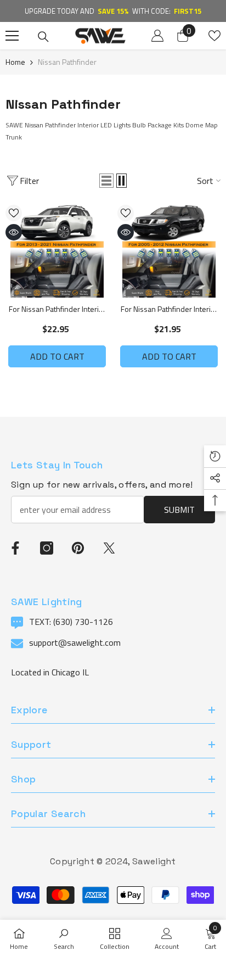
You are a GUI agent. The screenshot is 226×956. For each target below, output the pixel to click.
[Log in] (157, 36)
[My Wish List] (214, 36)
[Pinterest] (77, 548)
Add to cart (57, 356)
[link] (64, 938)
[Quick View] (13, 232)
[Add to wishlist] (13, 213)
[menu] (12, 35)
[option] (113, 11)
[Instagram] (46, 548)
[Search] (43, 36)
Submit (179, 509)
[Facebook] (15, 548)
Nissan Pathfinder (67, 62)
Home (15, 62)
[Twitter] (109, 548)
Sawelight (154, 861)
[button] (106, 181)
